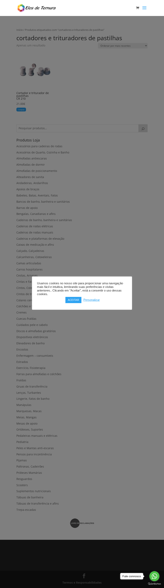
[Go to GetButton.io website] (154, 584)
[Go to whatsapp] (154, 576)
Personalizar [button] (91, 300)
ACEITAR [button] (73, 300)
